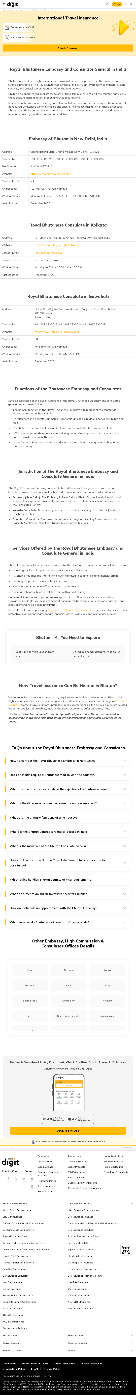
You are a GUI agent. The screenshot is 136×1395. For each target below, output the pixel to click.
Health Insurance (47, 1180)
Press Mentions (76, 1177)
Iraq (107, 985)
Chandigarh (68, 1000)
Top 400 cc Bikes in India (80, 1249)
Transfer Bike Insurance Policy (83, 1236)
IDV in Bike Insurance (79, 1295)
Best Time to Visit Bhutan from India (34, 654)
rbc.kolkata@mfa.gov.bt (49, 252)
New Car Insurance (12, 1282)
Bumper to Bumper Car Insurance (19, 1302)
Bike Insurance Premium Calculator (85, 1275)
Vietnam (107, 1000)
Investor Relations (91, 1363)
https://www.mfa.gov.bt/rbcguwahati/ (58, 331)
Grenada (69, 970)
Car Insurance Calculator (15, 1275)
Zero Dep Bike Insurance (80, 1262)
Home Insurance (46, 1191)
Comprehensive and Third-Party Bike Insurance (92, 1223)
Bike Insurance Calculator (81, 1230)
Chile (30, 970)
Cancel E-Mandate (78, 1161)
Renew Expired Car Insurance (18, 1295)
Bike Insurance (45, 1166)
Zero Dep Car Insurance (15, 1269)
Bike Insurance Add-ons (80, 1308)
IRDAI (34, 1368)
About (5, 1171)
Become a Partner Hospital (82, 1182)
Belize (30, 1015)
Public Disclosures (113, 1166)
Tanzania (30, 985)
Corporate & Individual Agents (84, 1188)
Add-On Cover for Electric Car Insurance (23, 1223)
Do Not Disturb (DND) (35, 1363)
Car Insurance (45, 1161)
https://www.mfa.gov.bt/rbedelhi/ (50, 173)
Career (28, 1171)
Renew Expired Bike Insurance (83, 1269)
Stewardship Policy (14, 1368)
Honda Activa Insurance (80, 1256)
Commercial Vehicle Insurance (48, 1174)
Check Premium (68, 48)
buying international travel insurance (70, 610)
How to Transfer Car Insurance (18, 1262)
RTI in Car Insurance (13, 1308)
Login (118, 4)
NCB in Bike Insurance (79, 1302)
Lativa (107, 970)
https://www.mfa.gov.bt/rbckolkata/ (57, 245)
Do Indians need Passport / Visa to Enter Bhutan (94, 654)
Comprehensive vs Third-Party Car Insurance (26, 1249)
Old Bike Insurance (77, 1289)
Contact (17, 1171)
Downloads (9, 1363)
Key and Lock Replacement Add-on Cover (24, 1243)
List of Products (76, 1166)
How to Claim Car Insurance (17, 1256)
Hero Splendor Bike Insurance (83, 1210)
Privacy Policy (52, 1368)
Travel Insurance (46, 1186)
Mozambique (107, 1015)
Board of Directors (114, 1161)
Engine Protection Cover (15, 1236)
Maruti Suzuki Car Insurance (17, 1210)
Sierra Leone (30, 1000)
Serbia (68, 985)
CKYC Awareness (77, 1172)
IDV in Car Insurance (13, 1315)
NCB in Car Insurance (13, 1321)
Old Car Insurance (12, 1289)
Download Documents (116, 1172)
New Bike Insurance (78, 1282)
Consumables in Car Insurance (18, 1230)
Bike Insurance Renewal (80, 1216)
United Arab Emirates (68, 1015)
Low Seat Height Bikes (79, 1243)
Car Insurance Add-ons (15, 1328)
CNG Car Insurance (12, 1216)
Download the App (68, 1130)
